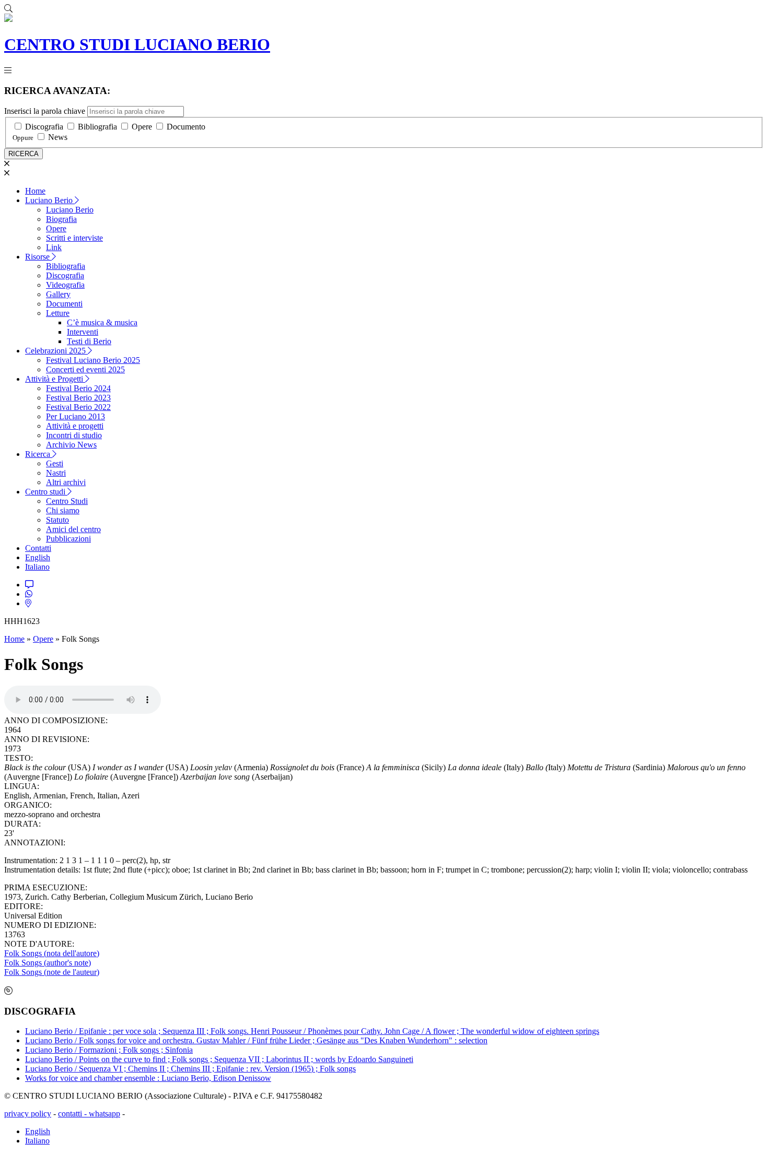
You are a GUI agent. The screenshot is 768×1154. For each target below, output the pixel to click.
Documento (186, 126)
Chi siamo (62, 510)
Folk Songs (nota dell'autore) (51, 953)
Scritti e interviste (74, 237)
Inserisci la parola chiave (44, 111)
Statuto (57, 519)
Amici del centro (73, 529)
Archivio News (71, 444)
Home (35, 190)
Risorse (38, 256)
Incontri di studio (74, 435)
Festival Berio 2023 (78, 397)
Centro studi (46, 491)
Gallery (58, 294)
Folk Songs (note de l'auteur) (51, 972)
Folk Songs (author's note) (47, 962)
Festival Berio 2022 (78, 407)
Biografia (61, 219)
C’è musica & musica (102, 322)
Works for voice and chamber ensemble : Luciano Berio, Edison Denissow (148, 1078)
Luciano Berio (50, 200)
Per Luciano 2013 (75, 416)
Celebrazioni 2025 (56, 350)
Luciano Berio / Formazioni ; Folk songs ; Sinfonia (109, 1049)
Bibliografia (97, 126)
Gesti (54, 463)
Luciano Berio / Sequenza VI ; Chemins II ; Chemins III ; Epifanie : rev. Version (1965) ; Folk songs (190, 1068)
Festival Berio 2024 (78, 388)
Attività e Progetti (55, 378)
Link (54, 247)
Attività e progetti (74, 425)
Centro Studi (67, 501)
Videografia (65, 284)
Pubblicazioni (68, 538)
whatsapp (104, 1113)
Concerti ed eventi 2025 (85, 369)
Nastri (56, 472)
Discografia (44, 126)
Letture (57, 313)
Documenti (64, 303)
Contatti (38, 548)
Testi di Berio (89, 341)
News (57, 137)
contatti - (73, 1113)
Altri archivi (66, 482)
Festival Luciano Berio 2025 (93, 360)
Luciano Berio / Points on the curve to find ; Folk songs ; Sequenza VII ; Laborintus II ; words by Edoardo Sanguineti (219, 1059)
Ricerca (38, 454)
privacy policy (27, 1113)
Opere (142, 126)
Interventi (82, 331)
